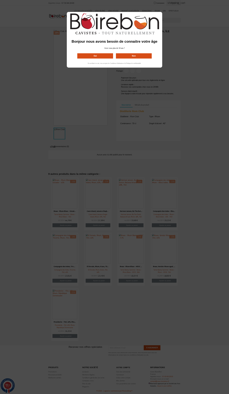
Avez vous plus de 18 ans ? (114, 48)
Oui (95, 56)
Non (134, 56)
